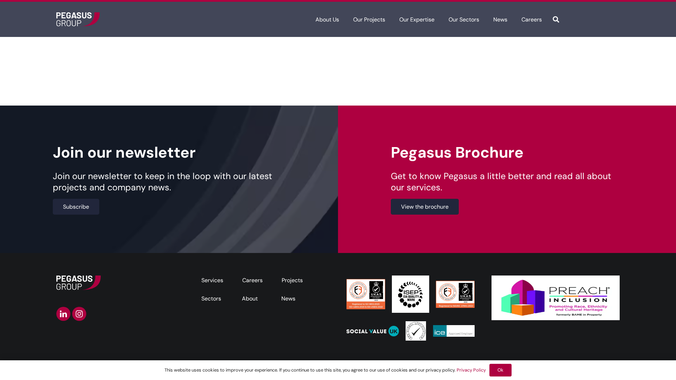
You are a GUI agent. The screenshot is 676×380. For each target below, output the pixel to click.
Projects (292, 280)
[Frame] (78, 19)
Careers (252, 280)
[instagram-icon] (79, 314)
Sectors (211, 298)
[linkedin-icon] (63, 314)
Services (212, 280)
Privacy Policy (471, 370)
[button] (344, 19)
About (250, 298)
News (288, 298)
